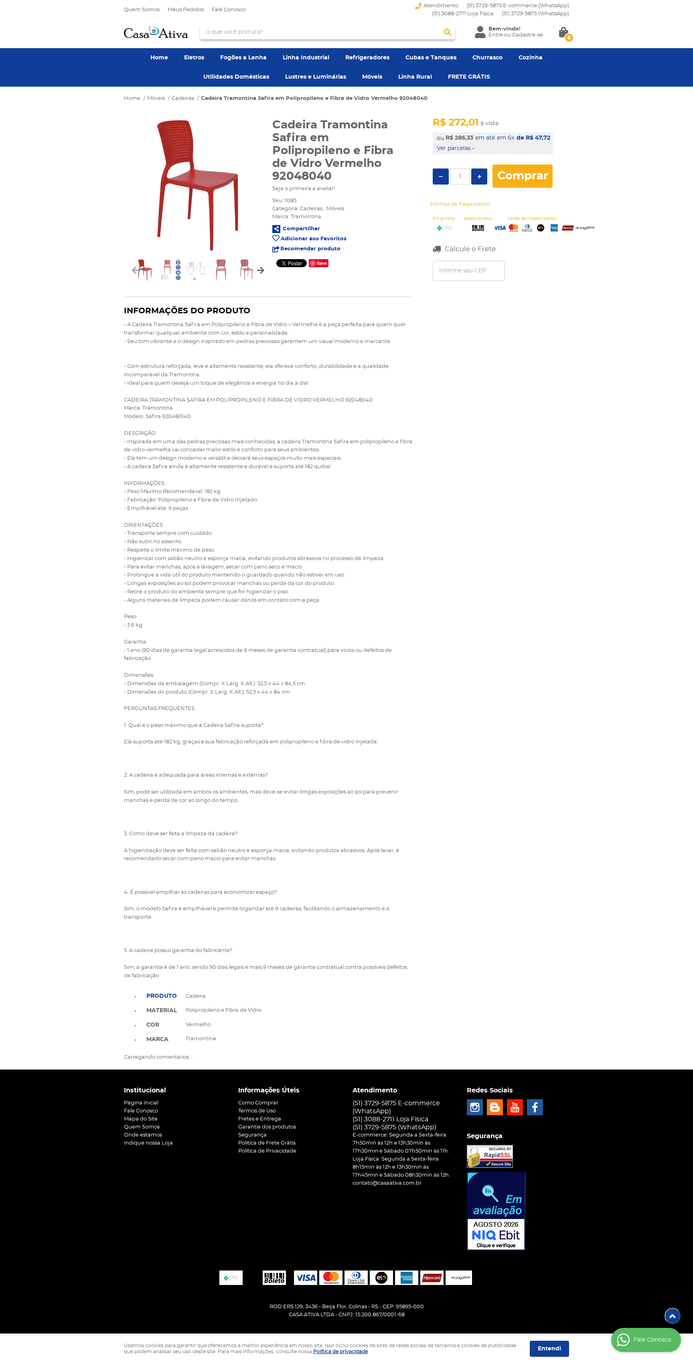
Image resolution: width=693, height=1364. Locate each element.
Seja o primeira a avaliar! (303, 188)
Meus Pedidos (186, 9)
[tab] (161, 995)
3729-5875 (535, 13)
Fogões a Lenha (243, 58)
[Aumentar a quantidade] (479, 176)
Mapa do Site (141, 1119)
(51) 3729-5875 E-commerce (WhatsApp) (517, 5)
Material (161, 1010)
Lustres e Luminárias (315, 77)
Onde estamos (143, 1135)
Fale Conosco (229, 9)
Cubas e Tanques (430, 58)
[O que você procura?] (447, 32)
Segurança (252, 1135)
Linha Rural (415, 77)
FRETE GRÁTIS (469, 77)
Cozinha (531, 58)
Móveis (372, 77)
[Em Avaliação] (496, 1211)
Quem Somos (142, 9)
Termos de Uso (257, 1111)
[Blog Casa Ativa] (495, 1107)
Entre (495, 35)
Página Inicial (141, 1103)
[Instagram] (475, 1107)
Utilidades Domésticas (236, 77)
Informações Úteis (269, 1090)
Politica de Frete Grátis (267, 1143)
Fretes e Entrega (259, 1119)
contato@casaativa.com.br (387, 1183)
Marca (157, 1039)
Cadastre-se (527, 35)
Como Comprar (258, 1103)
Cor (152, 1025)
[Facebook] (535, 1107)
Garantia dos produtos (267, 1127)
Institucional (145, 1090)
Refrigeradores (367, 58)
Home (159, 58)
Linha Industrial (306, 58)
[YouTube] (515, 1107)
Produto (161, 996)
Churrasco (487, 58)
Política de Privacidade (267, 1151)
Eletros (194, 58)
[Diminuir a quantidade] (441, 176)
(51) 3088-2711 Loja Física (463, 13)
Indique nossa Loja (148, 1143)
